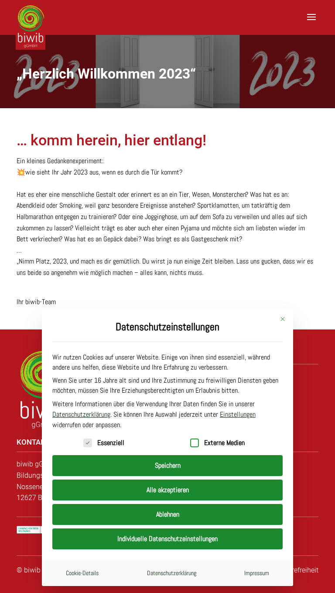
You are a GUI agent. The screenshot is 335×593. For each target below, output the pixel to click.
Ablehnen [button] (167, 514)
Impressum (256, 573)
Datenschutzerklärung (81, 414)
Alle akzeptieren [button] (168, 489)
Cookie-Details (82, 573)
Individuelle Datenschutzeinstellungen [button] (167, 538)
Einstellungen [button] (238, 414)
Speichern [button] (168, 465)
